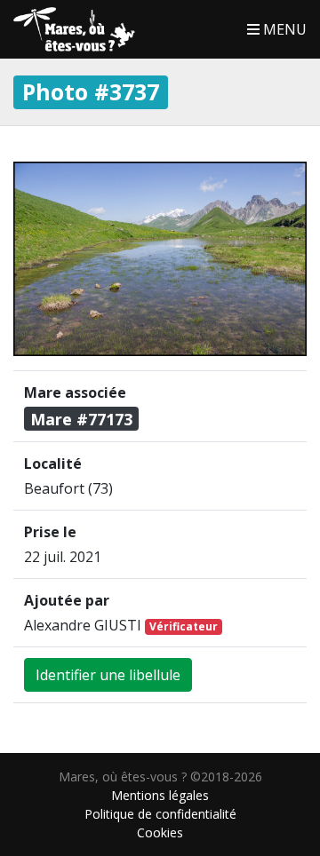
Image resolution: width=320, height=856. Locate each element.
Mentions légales (160, 795)
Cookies (160, 832)
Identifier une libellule (108, 675)
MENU (283, 29)
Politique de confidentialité (160, 813)
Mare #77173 (81, 419)
